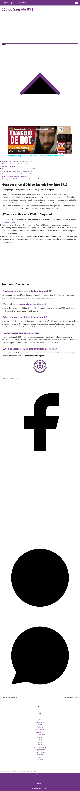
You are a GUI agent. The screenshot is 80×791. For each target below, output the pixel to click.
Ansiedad (40, 727)
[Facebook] (40, 460)
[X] (40, 538)
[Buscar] (40, 713)
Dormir (40, 742)
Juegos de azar (40, 750)
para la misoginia (8, 222)
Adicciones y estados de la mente (11, 378)
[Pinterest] (40, 616)
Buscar (40, 707)
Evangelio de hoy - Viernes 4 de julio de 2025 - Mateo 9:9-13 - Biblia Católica (32, 129)
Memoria (40, 755)
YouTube (38, 783)
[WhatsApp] (40, 693)
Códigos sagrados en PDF (38, 788)
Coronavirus (40, 732)
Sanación (40, 760)
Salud (40, 757)
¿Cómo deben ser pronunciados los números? (17, 171)
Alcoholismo (40, 722)
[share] (53, 128)
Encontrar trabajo (40, 747)
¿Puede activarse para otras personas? (14, 176)
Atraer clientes (40, 729)
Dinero (40, 739)
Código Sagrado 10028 (10, 697)
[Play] (65, 146)
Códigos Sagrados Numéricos (14, 2)
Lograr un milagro (40, 752)
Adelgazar (40, 719)
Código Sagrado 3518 (70, 697)
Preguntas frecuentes (9, 166)
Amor (40, 724)
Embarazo (40, 745)
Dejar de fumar (40, 734)
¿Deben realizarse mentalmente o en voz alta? (17, 174)
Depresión (40, 737)
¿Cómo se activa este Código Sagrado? (14, 164)
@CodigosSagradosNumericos (65, 327)
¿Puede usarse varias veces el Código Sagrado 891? (19, 169)
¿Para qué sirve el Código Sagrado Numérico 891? (18, 161)
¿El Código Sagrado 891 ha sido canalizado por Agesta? (20, 179)
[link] (11, 129)
